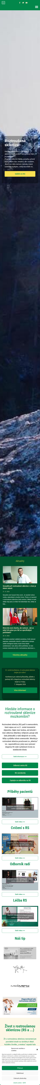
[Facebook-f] (19, 2)
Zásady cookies (17, 1082)
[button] (37, 1049)
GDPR (24, 1082)
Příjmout (20, 1068)
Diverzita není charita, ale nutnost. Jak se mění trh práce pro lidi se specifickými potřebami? (18, 630)
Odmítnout (20, 1073)
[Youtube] (26, 2)
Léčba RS (20, 900)
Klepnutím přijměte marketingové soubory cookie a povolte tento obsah (20, 807)
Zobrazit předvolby (20, 1078)
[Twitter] (23, 2)
